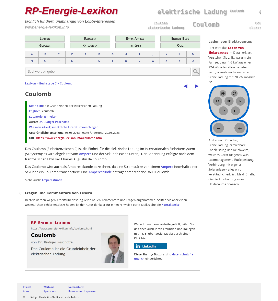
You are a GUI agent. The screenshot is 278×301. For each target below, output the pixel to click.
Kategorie (36, 116)
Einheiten (50, 116)
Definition (36, 106)
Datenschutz (76, 287)
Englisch (34, 111)
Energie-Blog (180, 38)
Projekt (27, 287)
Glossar (44, 45)
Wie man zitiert (39, 127)
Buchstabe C (48, 83)
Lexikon (45, 38)
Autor (26, 291)
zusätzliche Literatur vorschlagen (75, 127)
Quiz (180, 45)
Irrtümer (135, 45)
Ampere (85, 154)
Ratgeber (90, 38)
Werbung (49, 287)
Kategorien (89, 45)
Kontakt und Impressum (82, 291)
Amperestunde (100, 172)
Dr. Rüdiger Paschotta (54, 122)
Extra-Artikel (135, 38)
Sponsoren (50, 291)
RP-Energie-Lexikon (71, 10)
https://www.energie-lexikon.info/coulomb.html (69, 138)
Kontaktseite (170, 205)
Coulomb (66, 83)
